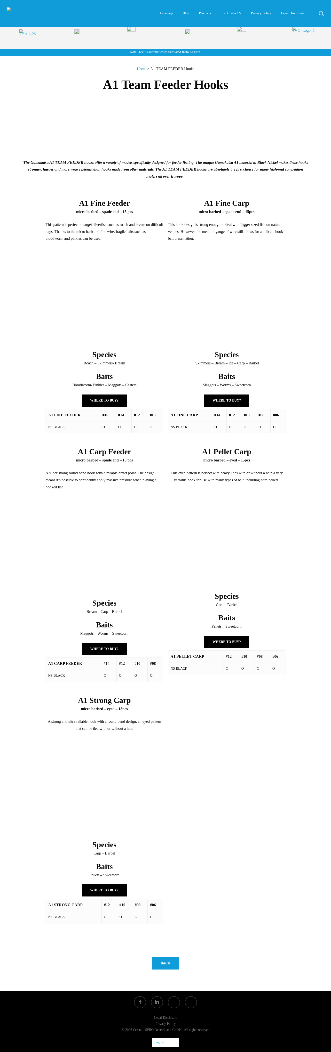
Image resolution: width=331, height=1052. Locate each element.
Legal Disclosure (165, 1017)
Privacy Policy (166, 1024)
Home (141, 69)
